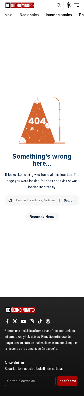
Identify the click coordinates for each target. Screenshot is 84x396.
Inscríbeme (67, 381)
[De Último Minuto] (20, 5)
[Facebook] (7, 321)
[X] (14, 321)
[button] (58, 5)
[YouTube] (23, 321)
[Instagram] (32, 321)
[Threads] (48, 321)
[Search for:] (36, 200)
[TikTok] (40, 321)
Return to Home (42, 216)
